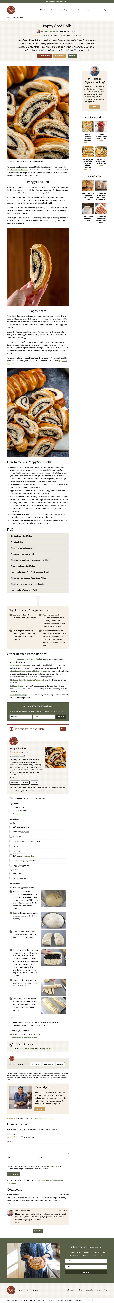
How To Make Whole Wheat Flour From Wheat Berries (101, 196)
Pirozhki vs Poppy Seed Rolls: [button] (23, 566)
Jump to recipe (45, 55)
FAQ (76, 1300)
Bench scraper (18, 814)
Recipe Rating (12, 1134)
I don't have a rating (29, 1137)
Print (26, 782)
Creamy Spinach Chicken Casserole (87, 137)
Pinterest (37, 1064)
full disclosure (38, 161)
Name (9, 1157)
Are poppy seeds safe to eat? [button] (22, 554)
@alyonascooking (27, 1048)
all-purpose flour (27, 856)
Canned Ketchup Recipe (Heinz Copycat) (101, 136)
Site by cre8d (89, 1300)
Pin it (62, 729)
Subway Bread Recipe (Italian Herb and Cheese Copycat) (88, 163)
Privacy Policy (41, 1300)
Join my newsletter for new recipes (56, 1)
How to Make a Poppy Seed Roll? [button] (24, 590)
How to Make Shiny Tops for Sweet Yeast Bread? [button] (30, 572)
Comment (10, 1142)
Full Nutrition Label (17, 1037)
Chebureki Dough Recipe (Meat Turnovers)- (27, 680)
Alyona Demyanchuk (50, 31)
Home (8, 17)
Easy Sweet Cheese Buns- (20, 665)
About (72, 10)
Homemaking (63, 10)
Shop (79, 10)
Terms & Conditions (29, 1300)
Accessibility (60, 1300)
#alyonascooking (48, 1048)
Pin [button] (36, 782)
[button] (34, 35)
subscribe (53, 1166)
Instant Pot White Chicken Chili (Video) (101, 161)
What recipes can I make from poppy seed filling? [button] (30, 560)
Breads (21, 17)
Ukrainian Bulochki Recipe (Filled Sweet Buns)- (29, 671)
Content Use (50, 1300)
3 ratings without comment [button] (41, 1118)
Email (61, 1064)
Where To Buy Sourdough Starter (88, 218)
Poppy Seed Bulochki (19, 170)
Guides (53, 10)
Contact (81, 1300)
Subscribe (61, 716)
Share (73, 55)
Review (15, 782)
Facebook (49, 1064)
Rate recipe (60, 55)
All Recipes (43, 10)
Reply (8, 1203)
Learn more (39, 1109)
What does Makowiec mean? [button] (22, 548)
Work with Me (69, 1300)
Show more (37, 1230)
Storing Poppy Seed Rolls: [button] (21, 536)
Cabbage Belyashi (17, 686)
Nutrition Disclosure (30, 1037)
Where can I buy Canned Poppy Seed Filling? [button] (29, 578)
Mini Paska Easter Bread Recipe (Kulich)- (26, 659)
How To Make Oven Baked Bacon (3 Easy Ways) (101, 219)
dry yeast (25, 832)
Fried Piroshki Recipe (18, 695)
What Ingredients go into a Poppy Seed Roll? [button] (29, 584)
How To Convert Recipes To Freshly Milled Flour (88, 196)
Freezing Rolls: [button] (17, 542)
